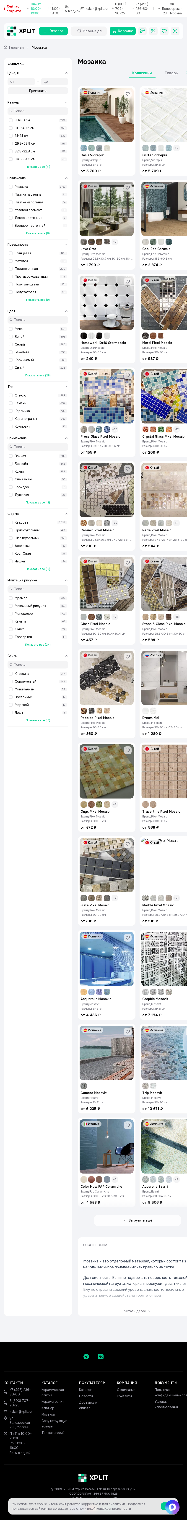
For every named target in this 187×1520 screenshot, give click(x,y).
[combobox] (93, 31)
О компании (126, 1390)
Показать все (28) (38, 375)
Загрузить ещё (140, 1220)
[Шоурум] (142, 31)
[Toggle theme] (175, 31)
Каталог (85, 1390)
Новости (86, 1396)
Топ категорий (53, 1433)
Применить (38, 91)
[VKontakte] (100, 1356)
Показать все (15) (38, 720)
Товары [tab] (171, 73)
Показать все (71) (38, 167)
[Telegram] (86, 1356)
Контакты (124, 1396)
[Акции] (153, 31)
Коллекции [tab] (142, 73)
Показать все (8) (38, 233)
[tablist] (155, 74)
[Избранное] (164, 31)
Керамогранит (53, 1402)
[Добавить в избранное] (128, 94)
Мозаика (48, 1414)
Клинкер (48, 1408)
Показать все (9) (38, 300)
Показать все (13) (38, 502)
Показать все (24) (38, 645)
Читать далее (135, 1311)
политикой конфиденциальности (105, 1509)
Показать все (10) (38, 569)
